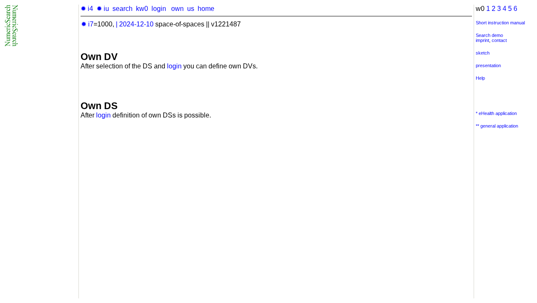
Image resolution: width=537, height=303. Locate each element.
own (177, 8)
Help (480, 78)
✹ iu (102, 8)
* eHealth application (496, 113)
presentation (488, 65)
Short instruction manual (500, 22)
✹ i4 (87, 8)
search (122, 8)
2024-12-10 (136, 24)
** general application (497, 125)
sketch (483, 52)
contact (499, 40)
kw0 (142, 8)
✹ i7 (87, 24)
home (206, 8)
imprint (482, 40)
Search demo (489, 35)
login (158, 8)
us (190, 8)
